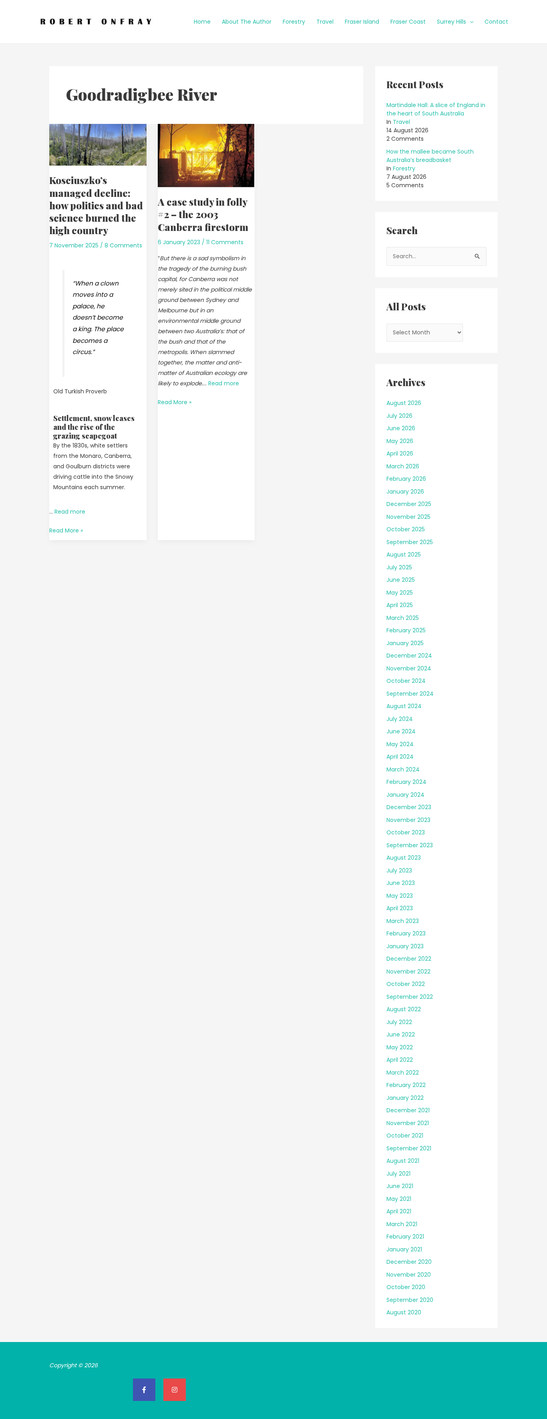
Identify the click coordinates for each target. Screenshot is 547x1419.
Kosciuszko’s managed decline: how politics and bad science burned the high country (96, 205)
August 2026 (403, 403)
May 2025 (399, 593)
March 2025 (402, 618)
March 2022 (402, 1073)
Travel (325, 22)
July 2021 (398, 1174)
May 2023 (399, 896)
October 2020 (405, 1287)
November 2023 (408, 820)
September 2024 (410, 694)
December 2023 (408, 807)
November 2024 (408, 668)
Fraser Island (362, 22)
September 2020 (409, 1300)
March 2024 (403, 769)
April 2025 (399, 605)
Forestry (294, 22)
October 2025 (405, 529)
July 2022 (399, 1022)
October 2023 (405, 832)
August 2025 (403, 555)
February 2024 (406, 782)
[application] (469, 22)
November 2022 (408, 972)
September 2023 (409, 845)
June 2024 (401, 731)
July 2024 (399, 719)
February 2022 (406, 1085)
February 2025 (406, 630)
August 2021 (402, 1161)
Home (202, 22)
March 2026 (402, 466)
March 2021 (401, 1224)
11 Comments (224, 242)
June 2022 (400, 1034)
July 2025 (399, 567)
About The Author (246, 22)
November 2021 (407, 1123)
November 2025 (408, 517)
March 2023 (402, 921)
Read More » (66, 529)
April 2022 (399, 1060)
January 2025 (405, 643)
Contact (496, 22)
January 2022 (405, 1098)
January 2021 (404, 1249)
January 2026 (405, 492)
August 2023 (403, 858)
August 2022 (403, 1009)
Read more (69, 512)
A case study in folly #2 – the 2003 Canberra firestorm (203, 214)
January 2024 (405, 795)
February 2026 (406, 479)
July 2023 (399, 870)
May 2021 (398, 1199)
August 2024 (404, 706)
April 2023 (399, 908)
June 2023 (400, 883)
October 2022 (405, 984)
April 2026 (399, 453)
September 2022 (409, 997)
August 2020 (403, 1312)
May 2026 (399, 441)
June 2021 (399, 1186)
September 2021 (408, 1148)
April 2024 (400, 757)
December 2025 (408, 504)
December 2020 (409, 1262)
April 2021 (398, 1211)
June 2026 (400, 428)
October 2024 (406, 681)
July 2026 (399, 416)
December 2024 (409, 656)
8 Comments (123, 245)
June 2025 (400, 580)
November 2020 (408, 1275)
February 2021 (405, 1237)
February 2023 (406, 933)
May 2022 (399, 1047)
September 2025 (409, 542)
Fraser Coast (408, 22)
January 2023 (405, 946)
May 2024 (400, 744)
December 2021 (408, 1110)
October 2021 (404, 1136)
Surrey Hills (451, 22)
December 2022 (408, 959)
